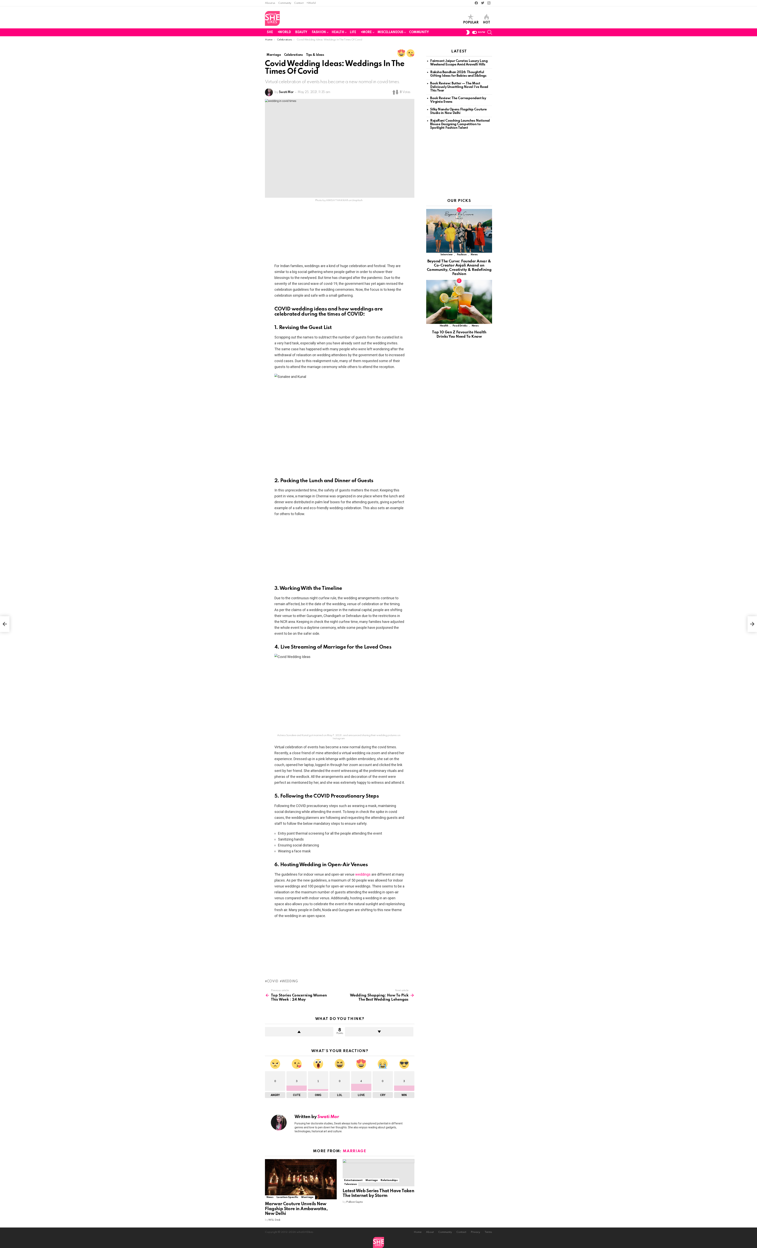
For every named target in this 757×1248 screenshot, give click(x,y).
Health (444, 325)
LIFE (353, 32)
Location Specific (287, 1197)
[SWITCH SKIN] (467, 32)
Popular (470, 22)
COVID (272, 981)
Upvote (299, 1031)
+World (310, 3)
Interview (447, 254)
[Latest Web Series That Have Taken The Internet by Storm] (378, 1172)
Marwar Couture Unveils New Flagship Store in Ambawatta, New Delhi (296, 1209)
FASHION (319, 32)
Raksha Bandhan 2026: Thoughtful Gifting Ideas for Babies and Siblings (458, 74)
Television (350, 1184)
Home (417, 1232)
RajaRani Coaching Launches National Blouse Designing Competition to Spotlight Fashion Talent (460, 124)
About (430, 1232)
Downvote (379, 1031)
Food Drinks (460, 325)
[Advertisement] (339, 233)
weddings (363, 874)
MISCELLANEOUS (391, 32)
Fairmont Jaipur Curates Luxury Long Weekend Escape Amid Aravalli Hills (459, 62)
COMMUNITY (419, 32)
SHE (270, 32)
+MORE (366, 32)
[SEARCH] (489, 32)
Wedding (290, 981)
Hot (486, 22)
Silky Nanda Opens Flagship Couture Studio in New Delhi (458, 111)
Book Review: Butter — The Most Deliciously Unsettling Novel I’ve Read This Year (459, 87)
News (270, 1197)
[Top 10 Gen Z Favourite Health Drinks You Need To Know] (459, 302)
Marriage (354, 1151)
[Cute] (410, 53)
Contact (298, 3)
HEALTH (338, 32)
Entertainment (353, 1180)
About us (270, 3)
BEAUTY (301, 32)
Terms (488, 1232)
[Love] (401, 53)
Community (284, 3)
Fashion (461, 254)
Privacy (475, 1232)
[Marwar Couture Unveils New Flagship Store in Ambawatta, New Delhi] (301, 1179)
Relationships (389, 1180)
